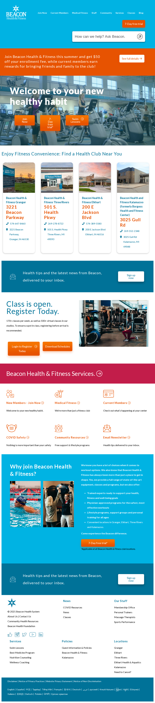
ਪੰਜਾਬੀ (46, 694)
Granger (118, 647)
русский (93, 689)
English (11, 689)
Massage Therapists (124, 617)
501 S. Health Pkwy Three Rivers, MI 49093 (57, 234)
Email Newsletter (115, 437)
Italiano (11, 694)
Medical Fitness (80, 13)
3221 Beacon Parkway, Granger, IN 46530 (19, 234)
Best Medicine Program (22, 652)
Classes (131, 13)
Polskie (38, 694)
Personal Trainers (123, 612)
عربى (85, 689)
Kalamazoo (120, 667)
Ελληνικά (134, 689)
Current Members (59, 13)
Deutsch (77, 689)
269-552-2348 (131, 230)
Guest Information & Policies (77, 647)
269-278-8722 (55, 223)
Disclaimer (12, 681)
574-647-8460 (17, 223)
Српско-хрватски (59, 694)
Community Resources (70, 437)
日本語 (20, 694)
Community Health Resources (23, 621)
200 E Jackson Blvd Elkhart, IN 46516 (95, 232)
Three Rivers (120, 657)
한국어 (67, 689)
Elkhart (118, 652)
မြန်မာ (118, 689)
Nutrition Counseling (20, 657)
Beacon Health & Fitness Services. (51, 373)
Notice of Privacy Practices (31, 681)
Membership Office (124, 607)
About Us (13, 616)
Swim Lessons (17, 647)
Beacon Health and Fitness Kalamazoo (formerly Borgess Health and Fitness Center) (131, 206)
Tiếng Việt (47, 689)
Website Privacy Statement (59, 681)
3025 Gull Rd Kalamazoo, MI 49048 (131, 241)
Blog (141, 13)
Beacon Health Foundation (21, 626)
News (66, 612)
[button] (133, 24)
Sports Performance (124, 621)
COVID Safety (16, 437)
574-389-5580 (93, 223)
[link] (19, 191)
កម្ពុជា (125, 689)
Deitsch (29, 694)
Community (106, 13)
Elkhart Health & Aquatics (127, 662)
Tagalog (36, 689)
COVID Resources (72, 607)
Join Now (42, 13)
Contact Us (25, 616)
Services (119, 13)
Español (20, 689)
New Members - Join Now (23, 403)
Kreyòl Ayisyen (107, 689)
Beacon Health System (28, 611)
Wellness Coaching (19, 662)
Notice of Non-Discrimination (87, 681)
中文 (28, 689)
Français (58, 689)
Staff (94, 13)
